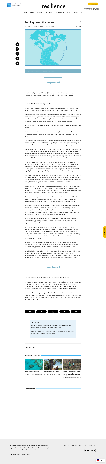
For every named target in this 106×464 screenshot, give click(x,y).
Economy (40, 12)
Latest (25, 12)
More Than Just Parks (55, 374)
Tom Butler (29, 26)
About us (66, 445)
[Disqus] (53, 410)
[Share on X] (53, 311)
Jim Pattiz (47, 374)
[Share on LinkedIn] (64, 311)
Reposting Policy (15, 454)
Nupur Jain (67, 377)
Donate (81, 445)
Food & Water (60, 12)
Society (69, 12)
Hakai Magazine (38, 374)
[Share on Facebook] (41, 311)
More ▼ (76, 12)
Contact (74, 445)
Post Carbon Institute (95, 9)
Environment (49, 12)
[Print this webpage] (76, 311)
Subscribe (88, 445)
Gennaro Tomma (30, 374)
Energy (32, 12)
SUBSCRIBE (93, 4)
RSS (95, 445)
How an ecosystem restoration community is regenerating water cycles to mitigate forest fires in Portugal (72, 373)
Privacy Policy (26, 454)
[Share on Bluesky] (30, 311)
